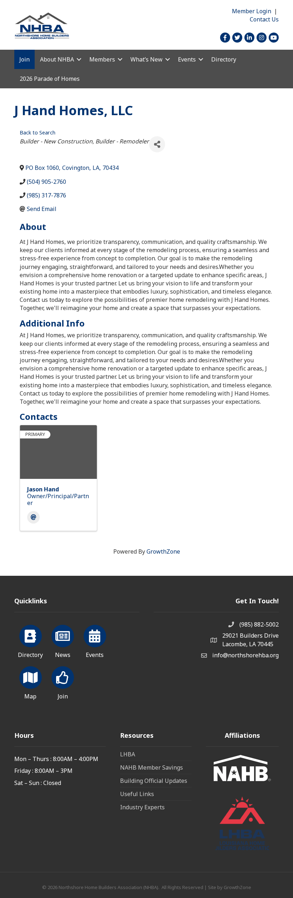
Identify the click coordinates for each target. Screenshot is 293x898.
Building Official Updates (153, 781)
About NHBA (57, 59)
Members (102, 59)
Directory (223, 59)
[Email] (33, 517)
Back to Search (37, 132)
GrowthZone (163, 551)
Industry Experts (142, 807)
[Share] (157, 144)
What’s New (146, 59)
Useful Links (137, 794)
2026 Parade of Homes (50, 79)
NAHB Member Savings (151, 767)
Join (24, 59)
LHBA (127, 754)
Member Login (251, 11)
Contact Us (264, 19)
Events (187, 59)
